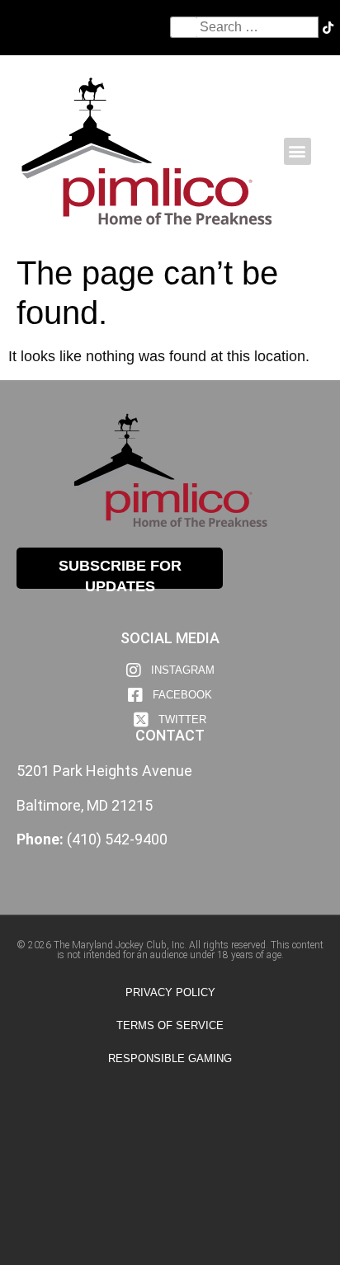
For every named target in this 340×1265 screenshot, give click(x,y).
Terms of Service (170, 1025)
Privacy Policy (170, 992)
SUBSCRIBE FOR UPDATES (120, 573)
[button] (297, 151)
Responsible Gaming (170, 1058)
